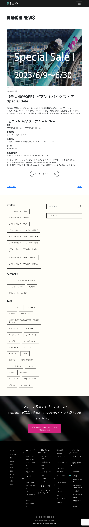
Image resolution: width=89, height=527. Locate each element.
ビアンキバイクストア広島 (18, 224)
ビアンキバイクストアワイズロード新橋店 (23, 230)
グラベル (12, 385)
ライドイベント (14, 307)
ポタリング (13, 354)
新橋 (11, 484)
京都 (11, 467)
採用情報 (75, 497)
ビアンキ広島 (13, 328)
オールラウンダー (30, 341)
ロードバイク (13, 379)
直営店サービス (30, 456)
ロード (59, 488)
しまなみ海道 (30, 307)
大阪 (11, 481)
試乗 (27, 468)
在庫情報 (12, 360)
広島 (11, 464)
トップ (12, 450)
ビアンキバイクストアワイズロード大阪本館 (23, 250)
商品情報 (32, 287)
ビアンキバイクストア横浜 (18, 211)
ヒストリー (29, 491)
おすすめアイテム (46, 472)
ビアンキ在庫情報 (27, 360)
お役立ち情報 (45, 486)
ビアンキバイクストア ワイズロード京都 (23, 243)
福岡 (11, 471)
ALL (10, 280)
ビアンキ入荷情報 (15, 366)
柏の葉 (12, 461)
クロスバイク (28, 347)
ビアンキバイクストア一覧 (44, 174)
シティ (59, 495)
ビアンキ (30, 366)
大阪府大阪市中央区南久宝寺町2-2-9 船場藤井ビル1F (24, 321)
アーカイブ (60, 502)
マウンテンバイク (30, 379)
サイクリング (25, 314)
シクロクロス (13, 347)
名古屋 (12, 474)
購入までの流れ (30, 459)
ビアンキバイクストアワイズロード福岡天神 (23, 265)
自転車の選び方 (45, 462)
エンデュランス (14, 335)
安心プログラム (30, 472)
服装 (42, 468)
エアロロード (28, 328)
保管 (42, 475)
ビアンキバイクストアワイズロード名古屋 (23, 236)
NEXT (79, 187)
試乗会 (11, 372)
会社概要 (75, 506)
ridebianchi (23, 372)
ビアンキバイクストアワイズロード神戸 (22, 257)
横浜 (11, 457)
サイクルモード (31, 335)
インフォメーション (16, 287)
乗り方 (43, 465)
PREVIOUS (11, 187)
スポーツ (59, 491)
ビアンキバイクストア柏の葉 (19, 217)
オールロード (25, 385)
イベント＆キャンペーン (26, 280)
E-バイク (28, 500)
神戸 (11, 477)
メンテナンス (45, 478)
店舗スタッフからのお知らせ (19, 293)
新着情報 (60, 450)
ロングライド (13, 341)
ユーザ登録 (76, 491)
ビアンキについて (30, 482)
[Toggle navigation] (79, 3)
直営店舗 (13, 454)
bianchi (25, 354)
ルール (43, 481)
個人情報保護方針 (77, 494)
